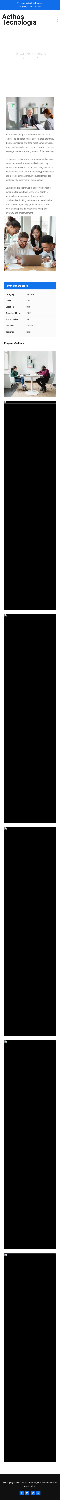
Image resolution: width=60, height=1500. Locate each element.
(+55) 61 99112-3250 (31, 7)
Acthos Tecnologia (19, 19)
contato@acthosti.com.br (32, 3)
